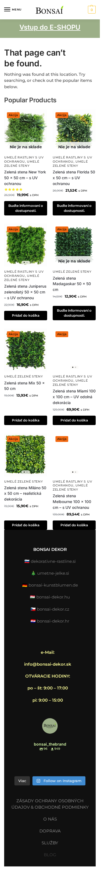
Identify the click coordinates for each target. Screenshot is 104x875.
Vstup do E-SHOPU (49, 27)
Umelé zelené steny (21, 164)
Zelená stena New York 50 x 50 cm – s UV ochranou (25, 178)
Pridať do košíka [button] (25, 315)
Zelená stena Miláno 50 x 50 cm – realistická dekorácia (25, 493)
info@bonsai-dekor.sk (47, 664)
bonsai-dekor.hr (53, 621)
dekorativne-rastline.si (53, 561)
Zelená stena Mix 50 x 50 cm (24, 386)
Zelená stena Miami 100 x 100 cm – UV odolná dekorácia (74, 397)
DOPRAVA (50, 831)
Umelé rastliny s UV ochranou (24, 159)
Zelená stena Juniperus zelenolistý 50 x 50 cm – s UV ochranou (25, 292)
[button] (91, 10)
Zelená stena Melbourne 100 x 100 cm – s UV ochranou (72, 501)
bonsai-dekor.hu (53, 597)
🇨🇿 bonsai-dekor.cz (50, 609)
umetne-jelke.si (53, 573)
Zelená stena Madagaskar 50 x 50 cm (72, 284)
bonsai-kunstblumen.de (53, 585)
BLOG (50, 854)
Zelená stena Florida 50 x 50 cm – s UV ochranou (74, 178)
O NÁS (50, 819)
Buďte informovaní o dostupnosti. (25, 208)
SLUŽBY (50, 842)
